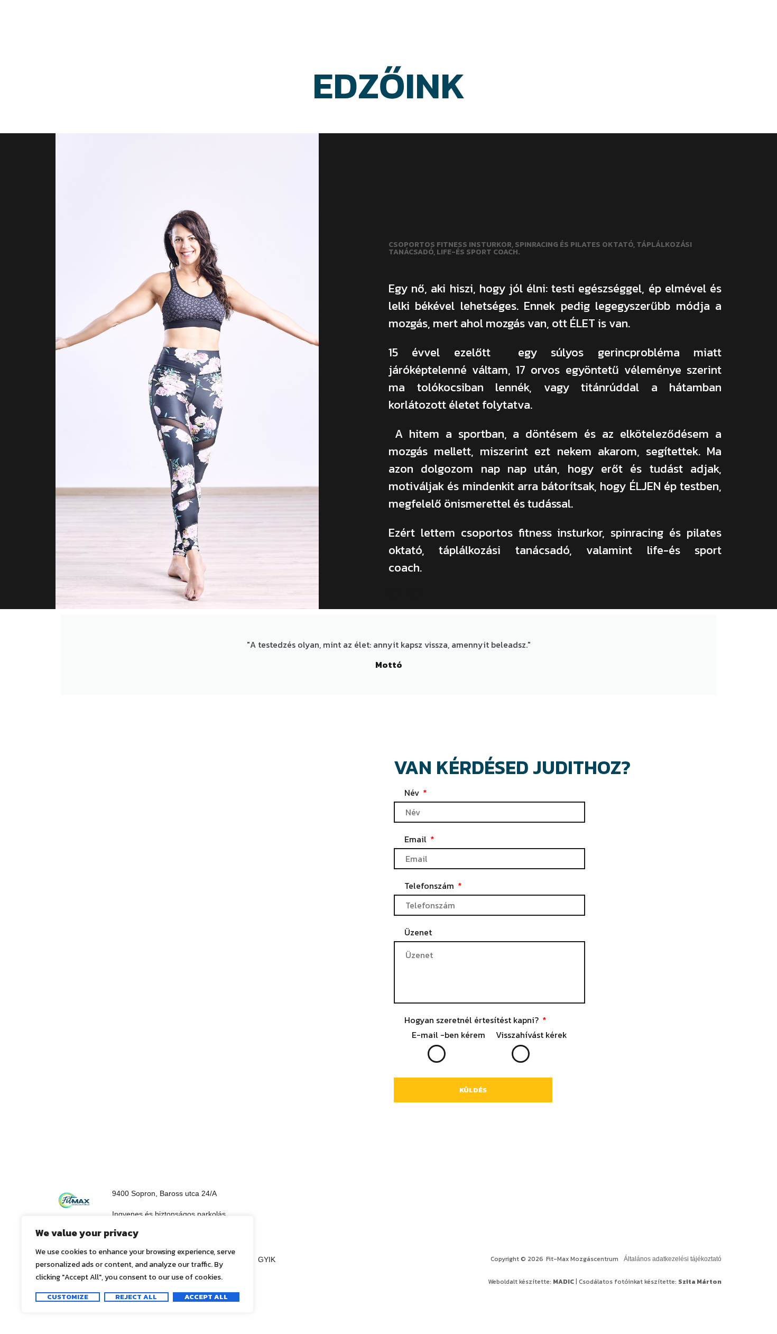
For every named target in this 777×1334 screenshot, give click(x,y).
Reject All (136, 1297)
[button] (169, 1214)
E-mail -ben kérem (448, 1035)
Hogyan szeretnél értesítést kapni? (472, 1020)
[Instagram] (692, 1200)
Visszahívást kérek (531, 1035)
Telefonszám (430, 886)
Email (416, 839)
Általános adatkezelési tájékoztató (673, 1259)
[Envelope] (393, 593)
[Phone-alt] (415, 593)
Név (412, 793)
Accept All (206, 1297)
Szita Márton (700, 1281)
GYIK (266, 1259)
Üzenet (418, 932)
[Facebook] (644, 1200)
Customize (67, 1297)
